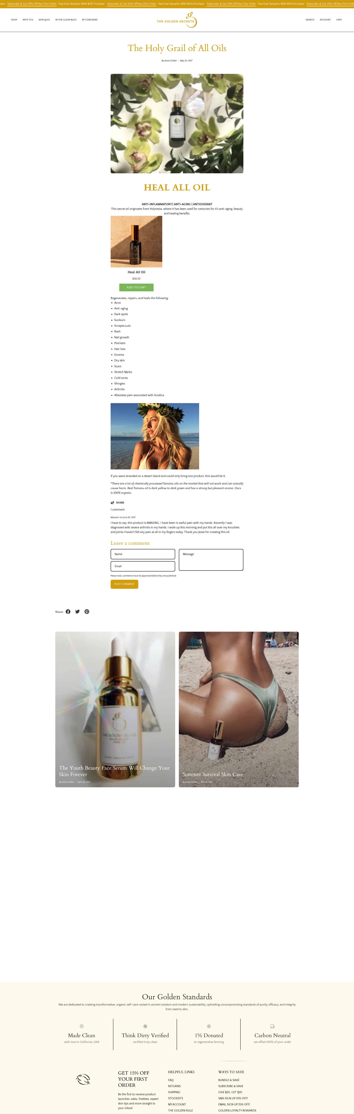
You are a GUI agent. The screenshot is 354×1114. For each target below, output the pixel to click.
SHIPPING (174, 1092)
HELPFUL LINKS (181, 1072)
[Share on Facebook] (68, 611)
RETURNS (174, 1086)
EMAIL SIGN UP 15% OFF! (234, 1104)
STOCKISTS (175, 1098)
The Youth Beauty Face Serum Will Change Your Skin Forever (114, 771)
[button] (28, 20)
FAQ (170, 1080)
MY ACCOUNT (177, 1104)
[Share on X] (77, 611)
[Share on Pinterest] (87, 611)
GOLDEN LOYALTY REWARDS (237, 1110)
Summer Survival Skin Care (213, 774)
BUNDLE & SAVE (228, 1080)
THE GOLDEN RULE (180, 1110)
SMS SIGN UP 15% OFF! (233, 1098)
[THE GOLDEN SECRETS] (177, 20)
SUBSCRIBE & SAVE (230, 1086)
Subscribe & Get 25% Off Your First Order (105, 3)
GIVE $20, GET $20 (230, 1092)
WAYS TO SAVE (231, 1072)
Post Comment (124, 584)
